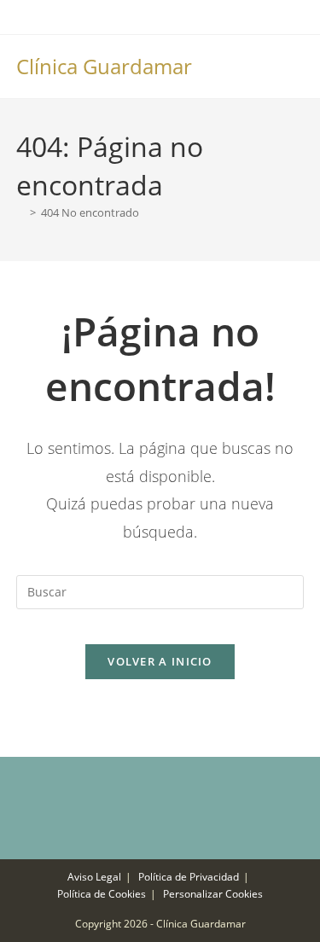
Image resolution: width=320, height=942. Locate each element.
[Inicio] (20, 212)
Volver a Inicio (160, 661)
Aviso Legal (94, 876)
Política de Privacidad (188, 876)
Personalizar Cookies (213, 894)
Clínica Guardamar (104, 66)
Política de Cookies (101, 894)
